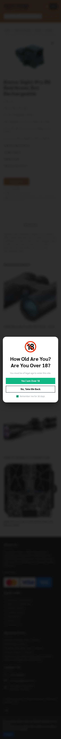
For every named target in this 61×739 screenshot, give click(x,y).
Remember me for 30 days (32, 396)
